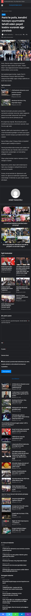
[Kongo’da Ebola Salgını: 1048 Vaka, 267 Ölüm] (6, 531)
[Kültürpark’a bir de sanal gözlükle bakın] (6, 410)
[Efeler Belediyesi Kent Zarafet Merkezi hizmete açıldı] (8, 298)
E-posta (3, 349)
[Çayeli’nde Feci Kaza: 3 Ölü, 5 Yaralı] (6, 516)
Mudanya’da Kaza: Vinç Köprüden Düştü (14, 1)
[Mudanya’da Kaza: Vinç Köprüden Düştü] (5, 102)
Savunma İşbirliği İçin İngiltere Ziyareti (18, 499)
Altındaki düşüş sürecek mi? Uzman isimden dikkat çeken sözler (20, 465)
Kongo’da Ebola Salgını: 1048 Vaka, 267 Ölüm (19, 529)
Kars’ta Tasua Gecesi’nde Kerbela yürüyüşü (22, 297)
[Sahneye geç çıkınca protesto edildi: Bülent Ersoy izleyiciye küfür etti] (6, 417)
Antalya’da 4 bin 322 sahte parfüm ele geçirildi (20, 507)
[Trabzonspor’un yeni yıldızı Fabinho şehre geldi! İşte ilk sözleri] (6, 394)
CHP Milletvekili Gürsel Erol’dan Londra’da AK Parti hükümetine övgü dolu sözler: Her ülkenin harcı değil (23, 270)
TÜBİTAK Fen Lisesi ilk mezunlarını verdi (18, 437)
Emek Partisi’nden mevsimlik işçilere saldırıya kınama (6, 268)
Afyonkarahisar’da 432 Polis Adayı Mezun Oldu (23, 288)
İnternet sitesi (5, 355)
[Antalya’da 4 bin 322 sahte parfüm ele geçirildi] (6, 508)
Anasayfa (5, 11)
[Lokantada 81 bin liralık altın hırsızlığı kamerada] (6, 446)
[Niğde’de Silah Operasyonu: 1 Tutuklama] (6, 523)
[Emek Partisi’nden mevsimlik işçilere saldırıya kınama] (8, 261)
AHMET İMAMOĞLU (8, 34)
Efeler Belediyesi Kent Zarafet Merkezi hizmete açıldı (7, 305)
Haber (10, 11)
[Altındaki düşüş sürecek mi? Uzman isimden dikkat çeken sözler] (6, 465)
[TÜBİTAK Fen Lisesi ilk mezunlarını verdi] (6, 439)
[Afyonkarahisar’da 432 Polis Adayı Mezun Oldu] (23, 281)
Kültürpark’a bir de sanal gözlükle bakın (19, 408)
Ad (2, 342)
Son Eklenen (15, 378)
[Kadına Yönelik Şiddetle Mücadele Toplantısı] (8, 281)
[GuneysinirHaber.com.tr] (15, 5)
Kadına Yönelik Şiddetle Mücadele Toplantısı (7, 288)
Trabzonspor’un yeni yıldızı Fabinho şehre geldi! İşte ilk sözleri (20, 393)
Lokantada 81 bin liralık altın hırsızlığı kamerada (20, 445)
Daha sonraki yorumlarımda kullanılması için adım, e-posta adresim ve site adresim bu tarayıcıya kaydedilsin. (15, 364)
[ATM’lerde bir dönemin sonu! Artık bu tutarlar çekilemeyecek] (5, 92)
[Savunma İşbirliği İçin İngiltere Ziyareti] (6, 501)
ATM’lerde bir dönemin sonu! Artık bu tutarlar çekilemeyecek (20, 92)
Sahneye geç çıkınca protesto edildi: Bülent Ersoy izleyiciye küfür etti (20, 416)
